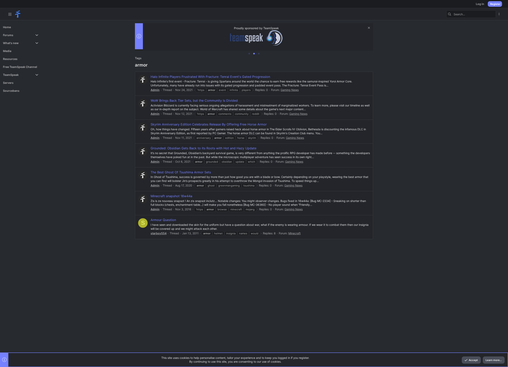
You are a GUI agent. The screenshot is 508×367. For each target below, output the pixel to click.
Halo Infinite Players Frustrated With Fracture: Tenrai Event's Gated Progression (210, 77)
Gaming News (290, 90)
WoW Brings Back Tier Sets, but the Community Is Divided (194, 100)
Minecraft (294, 233)
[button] (10, 14)
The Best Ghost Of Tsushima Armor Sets (181, 172)
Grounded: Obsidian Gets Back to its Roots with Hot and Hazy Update (203, 148)
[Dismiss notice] (368, 28)
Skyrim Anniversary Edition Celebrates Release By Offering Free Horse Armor (209, 124)
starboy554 (158, 233)
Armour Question (163, 220)
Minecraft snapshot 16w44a (171, 196)
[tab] (249, 54)
